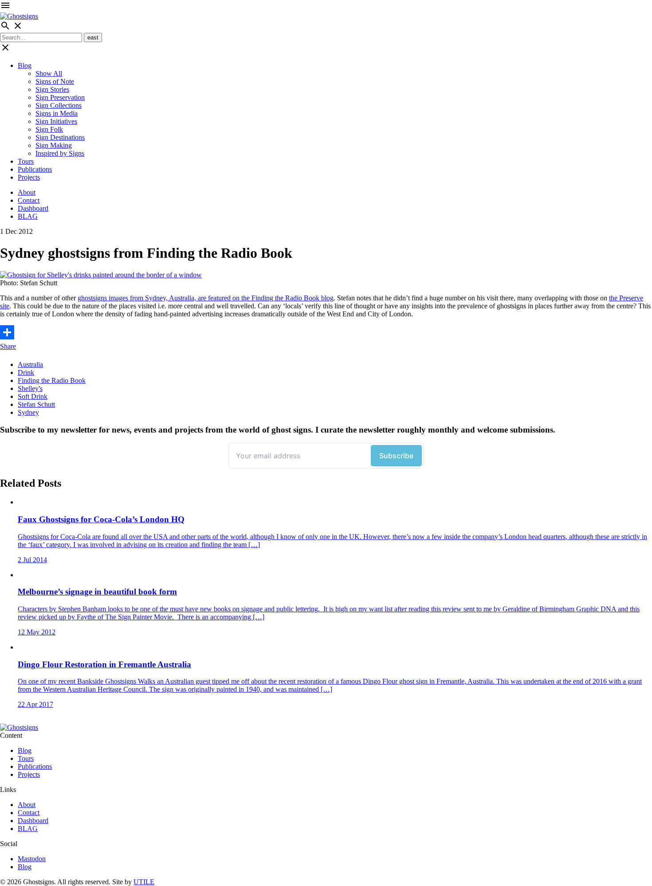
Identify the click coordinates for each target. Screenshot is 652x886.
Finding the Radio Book (52, 380)
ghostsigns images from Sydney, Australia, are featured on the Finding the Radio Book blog (206, 298)
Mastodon (32, 858)
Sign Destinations (60, 137)
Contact (28, 200)
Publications (35, 169)
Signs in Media (56, 113)
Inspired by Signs (59, 153)
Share (8, 346)
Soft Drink (32, 396)
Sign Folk (49, 129)
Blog (24, 65)
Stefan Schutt (36, 404)
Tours (26, 161)
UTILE (144, 882)
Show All (48, 73)
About (26, 192)
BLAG (28, 216)
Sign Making (53, 145)
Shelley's (30, 388)
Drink (26, 372)
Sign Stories (52, 89)
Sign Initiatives (56, 121)
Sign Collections (58, 105)
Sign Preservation (60, 97)
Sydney (28, 412)
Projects (29, 177)
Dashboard (33, 208)
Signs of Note (54, 81)
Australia (30, 364)
